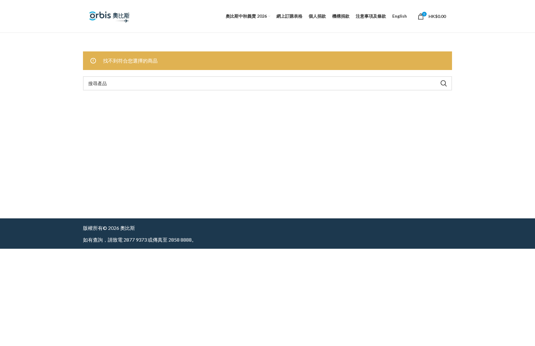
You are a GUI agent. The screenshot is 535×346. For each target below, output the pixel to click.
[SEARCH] (443, 83)
